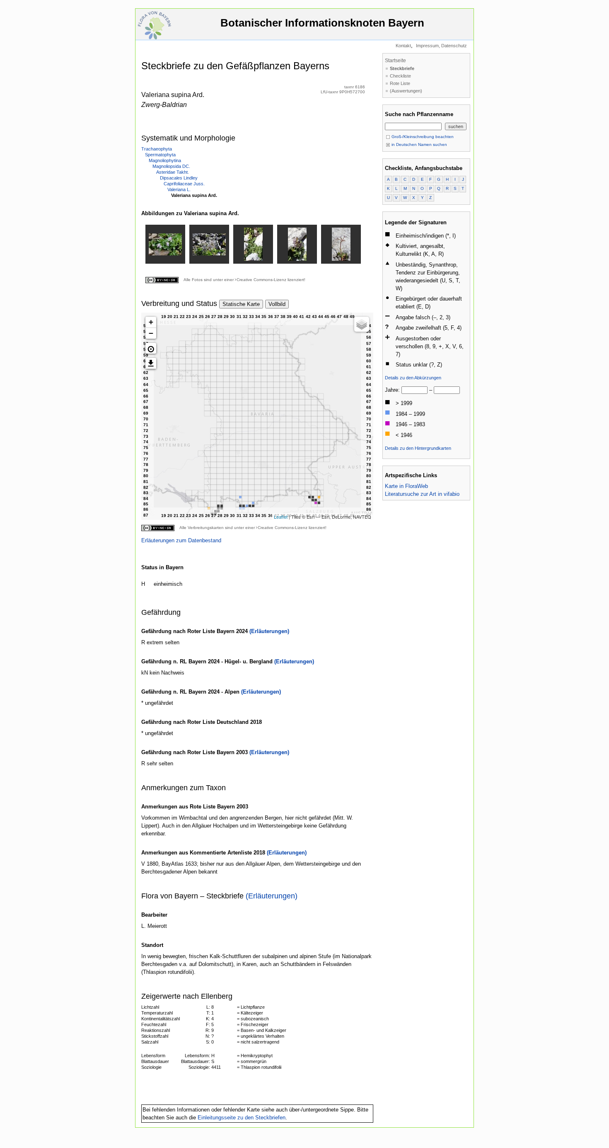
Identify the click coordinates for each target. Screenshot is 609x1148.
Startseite (395, 60)
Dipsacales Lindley (179, 177)
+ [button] (151, 322)
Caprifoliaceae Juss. (184, 183)
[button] (150, 348)
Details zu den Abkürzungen (413, 377)
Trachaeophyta (156, 148)
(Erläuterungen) (269, 631)
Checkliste (400, 75)
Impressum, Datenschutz (441, 45)
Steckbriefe (402, 68)
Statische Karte (241, 304)
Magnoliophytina (165, 160)
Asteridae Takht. (172, 172)
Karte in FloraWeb (406, 486)
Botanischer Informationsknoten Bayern (322, 23)
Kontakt (403, 45)
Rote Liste (400, 83)
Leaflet (281, 516)
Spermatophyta (160, 154)
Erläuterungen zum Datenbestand (181, 540)
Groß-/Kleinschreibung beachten (422, 136)
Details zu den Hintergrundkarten (418, 448)
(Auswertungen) (406, 90)
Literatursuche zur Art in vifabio (422, 494)
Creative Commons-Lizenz (261, 279)
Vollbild (276, 304)
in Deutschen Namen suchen (418, 144)
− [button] (151, 333)
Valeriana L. (179, 189)
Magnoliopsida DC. (171, 166)
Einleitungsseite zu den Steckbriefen (241, 1117)
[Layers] (361, 324)
